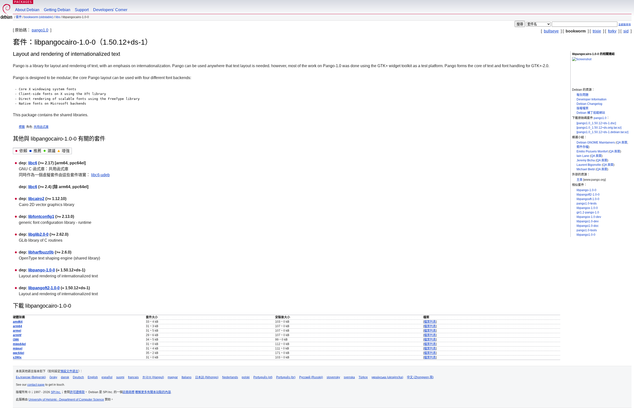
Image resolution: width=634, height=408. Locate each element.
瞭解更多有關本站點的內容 (153, 392)
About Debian (27, 10)
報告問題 (582, 95)
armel (17, 330)
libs (57, 17)
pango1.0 (40, 30)
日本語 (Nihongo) (206, 377)
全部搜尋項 (624, 24)
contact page (36, 384)
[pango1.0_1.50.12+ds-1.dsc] (596, 123)
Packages (23, 2)
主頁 (579, 179)
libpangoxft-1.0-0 (588, 199)
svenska (349, 377)
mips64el (19, 344)
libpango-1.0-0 (586, 190)
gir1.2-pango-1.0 (588, 212)
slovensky (333, 377)
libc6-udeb (100, 175)
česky (53, 377)
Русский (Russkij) (311, 377)
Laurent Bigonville (589, 165)
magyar (173, 377)
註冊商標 (128, 392)
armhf (17, 335)
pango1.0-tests (587, 203)
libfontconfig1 (41, 216)
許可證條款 (77, 392)
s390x (17, 357)
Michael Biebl (586, 169)
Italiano (186, 377)
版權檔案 (582, 108)
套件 (19, 17)
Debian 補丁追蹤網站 (591, 113)
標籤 (22, 127)
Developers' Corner (110, 10)
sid (626, 31)
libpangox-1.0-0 (587, 208)
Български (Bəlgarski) (31, 377)
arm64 (17, 326)
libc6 (32, 163)
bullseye (551, 31)
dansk (65, 377)
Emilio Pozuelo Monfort (592, 151)
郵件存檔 (582, 147)
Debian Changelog (589, 104)
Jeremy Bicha (586, 160)
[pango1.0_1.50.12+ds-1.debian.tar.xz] (602, 132)
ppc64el (18, 353)
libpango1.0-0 (586, 234)
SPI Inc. (56, 392)
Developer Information (592, 99)
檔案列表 (430, 321)
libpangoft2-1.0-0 (588, 194)
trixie (597, 31)
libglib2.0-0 (38, 234)
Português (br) (285, 377)
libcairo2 (36, 199)
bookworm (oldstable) (38, 17)
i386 (16, 339)
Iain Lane (583, 156)
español (107, 377)
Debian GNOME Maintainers (596, 142)
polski (246, 377)
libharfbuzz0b (41, 252)
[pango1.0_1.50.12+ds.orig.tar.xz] (599, 127)
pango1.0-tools (587, 230)
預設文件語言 (69, 371)
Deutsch (78, 377)
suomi (120, 377)
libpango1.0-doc (588, 226)
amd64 (18, 321)
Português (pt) (262, 377)
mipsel (17, 348)
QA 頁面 (622, 142)
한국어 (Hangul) (153, 377)
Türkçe (363, 377)
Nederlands (230, 377)
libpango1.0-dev (588, 221)
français (133, 377)
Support (82, 10)
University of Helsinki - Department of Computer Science (66, 399)
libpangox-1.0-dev (589, 217)
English (93, 377)
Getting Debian (57, 10)
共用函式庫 (41, 127)
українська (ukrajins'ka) (387, 377)
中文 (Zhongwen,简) (420, 377)
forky (612, 31)
